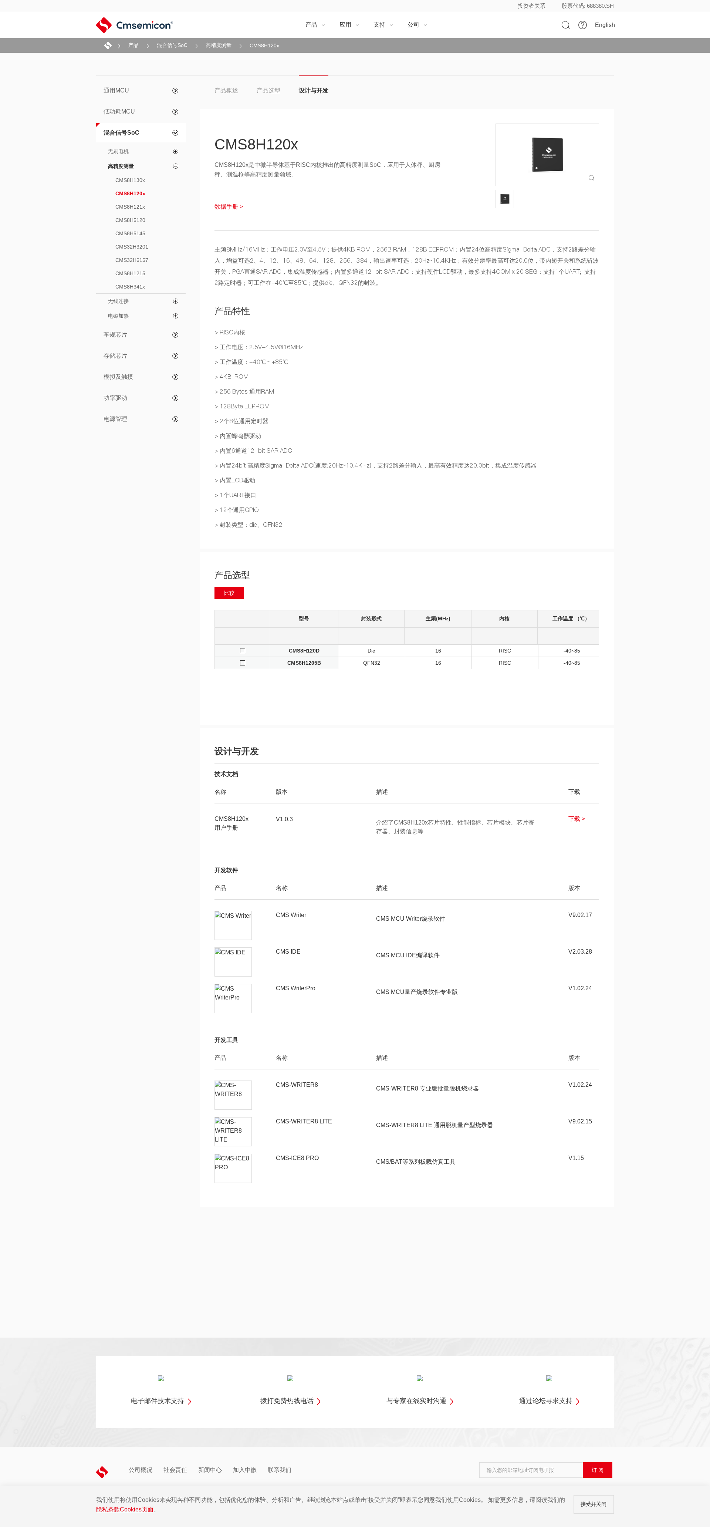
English (605, 25)
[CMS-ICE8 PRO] (233, 1168)
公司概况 (140, 1470)
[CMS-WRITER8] (233, 1095)
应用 (349, 24)
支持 (383, 24)
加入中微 (245, 1470)
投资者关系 (531, 6)
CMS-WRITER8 (297, 1085)
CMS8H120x (264, 45)
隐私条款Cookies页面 (124, 1509)
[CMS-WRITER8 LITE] (233, 1132)
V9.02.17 (580, 915)
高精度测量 (218, 45)
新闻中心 (210, 1470)
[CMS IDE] (233, 962)
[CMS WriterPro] (233, 998)
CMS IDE (288, 951)
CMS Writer (291, 915)
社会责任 (175, 1470)
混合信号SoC (172, 45)
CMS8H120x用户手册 (231, 823)
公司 (417, 24)
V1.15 (576, 1158)
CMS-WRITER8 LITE (304, 1121)
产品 (315, 24)
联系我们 (279, 1470)
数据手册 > (228, 206)
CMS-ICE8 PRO (297, 1158)
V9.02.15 (580, 1121)
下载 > (576, 819)
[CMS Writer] (233, 925)
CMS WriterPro (295, 988)
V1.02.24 (580, 988)
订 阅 (598, 1470)
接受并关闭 (593, 1504)
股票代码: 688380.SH (588, 6)
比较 (229, 593)
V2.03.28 (580, 951)
